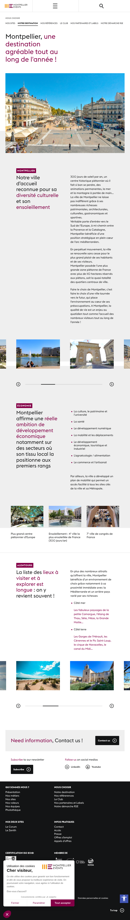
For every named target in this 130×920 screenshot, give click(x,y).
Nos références (49, 23)
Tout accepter (63, 902)
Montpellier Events (16, 6)
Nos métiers (12, 795)
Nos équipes (12, 806)
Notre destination (28, 23)
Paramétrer (39, 902)
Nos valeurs (12, 803)
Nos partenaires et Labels (69, 803)
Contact (59, 826)
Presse (57, 834)
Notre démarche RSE (112, 23)
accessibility (124, 898)
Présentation (12, 792)
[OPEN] (55, 6)
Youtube (96, 766)
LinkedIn (75, 766)
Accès (57, 830)
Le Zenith (10, 830)
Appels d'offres (62, 841)
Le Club (64, 23)
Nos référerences (64, 795)
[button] (18, 384)
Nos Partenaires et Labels (84, 23)
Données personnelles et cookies (93, 898)
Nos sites (10, 23)
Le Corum (11, 826)
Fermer (15, 902)
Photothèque (12, 810)
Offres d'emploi (63, 837)
